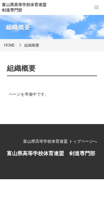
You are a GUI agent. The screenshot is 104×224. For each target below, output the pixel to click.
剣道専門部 (12, 10)
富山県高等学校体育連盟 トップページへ (60, 141)
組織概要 (31, 45)
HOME (9, 45)
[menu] (96, 7)
